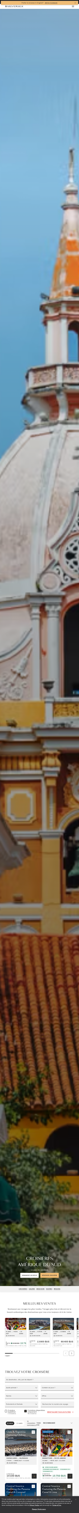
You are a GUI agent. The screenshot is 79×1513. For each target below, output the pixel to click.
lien (65, 793)
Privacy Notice (34, 1505)
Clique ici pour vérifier (24, 802)
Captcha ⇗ (16, 803)
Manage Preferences (39, 1509)
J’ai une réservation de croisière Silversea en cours (34, 782)
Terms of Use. (56, 1505)
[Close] (75, 1499)
